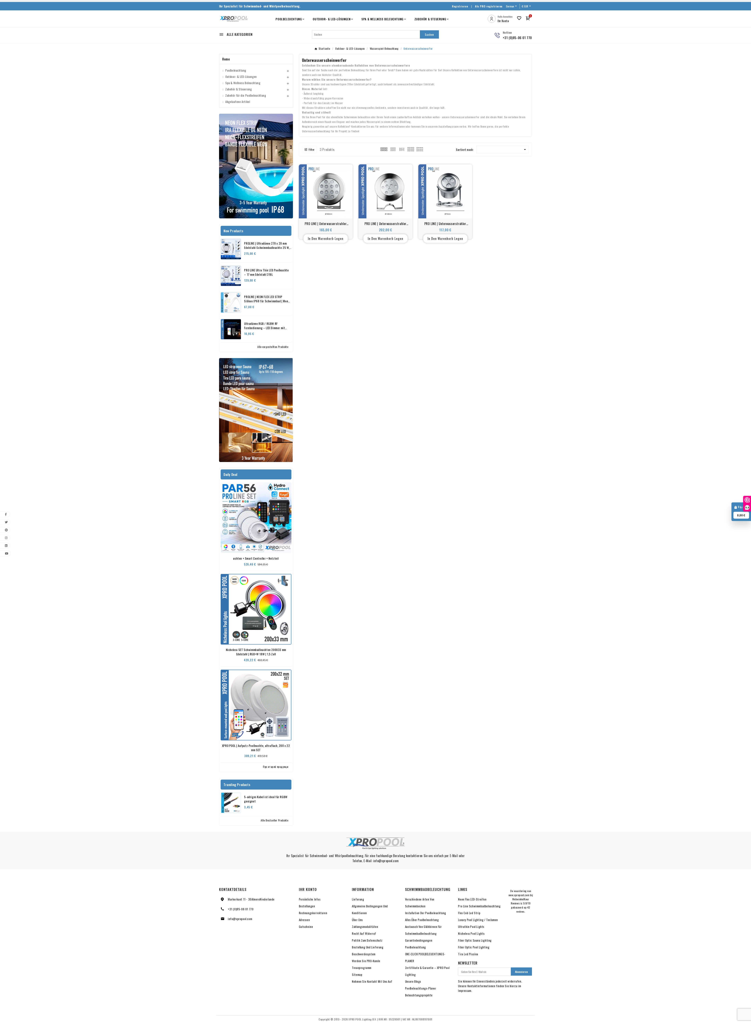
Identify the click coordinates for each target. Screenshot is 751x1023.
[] (410, 149)
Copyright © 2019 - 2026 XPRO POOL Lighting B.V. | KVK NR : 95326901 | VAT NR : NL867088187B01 (375, 1019)
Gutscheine (306, 926)
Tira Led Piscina (468, 954)
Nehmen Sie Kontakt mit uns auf (372, 981)
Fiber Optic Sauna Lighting (475, 940)
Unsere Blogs (413, 981)
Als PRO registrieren (488, 6)
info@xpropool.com (240, 919)
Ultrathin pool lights (471, 926)
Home (226, 59)
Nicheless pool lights (471, 933)
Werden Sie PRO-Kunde (366, 961)
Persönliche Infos (310, 899)
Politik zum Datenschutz (367, 940)
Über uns (357, 920)
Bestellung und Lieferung (367, 947)
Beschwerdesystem (364, 954)
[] (392, 149)
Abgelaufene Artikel (237, 101)
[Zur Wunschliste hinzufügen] (317, 211)
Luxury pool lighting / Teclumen (478, 920)
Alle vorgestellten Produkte (272, 347)
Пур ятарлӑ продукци (275, 767)
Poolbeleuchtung (235, 70)
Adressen (304, 920)
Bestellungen (307, 906)
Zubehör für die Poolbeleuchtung (245, 95)
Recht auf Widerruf (364, 933)
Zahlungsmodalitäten (365, 926)
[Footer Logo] (375, 843)
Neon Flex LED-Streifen (472, 899)
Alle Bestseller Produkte (274, 820)
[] (383, 149)
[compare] (334, 211)
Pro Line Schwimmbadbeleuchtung (479, 906)
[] (401, 149)
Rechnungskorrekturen (313, 913)
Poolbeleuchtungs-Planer (420, 988)
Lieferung (358, 899)
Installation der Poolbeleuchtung (425, 913)
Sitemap (357, 974)
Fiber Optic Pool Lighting (473, 947)
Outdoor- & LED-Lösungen (241, 76)
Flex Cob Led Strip (469, 913)
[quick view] (325, 211)
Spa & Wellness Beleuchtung (243, 83)
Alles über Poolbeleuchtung (422, 920)
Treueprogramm (361, 967)
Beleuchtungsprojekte (419, 995)
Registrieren (460, 6)
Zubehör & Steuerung (238, 89)
